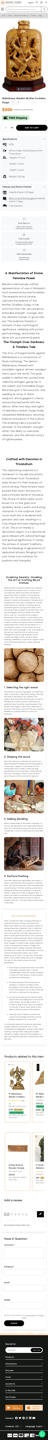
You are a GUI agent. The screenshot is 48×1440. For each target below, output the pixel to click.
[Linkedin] (30, 1418)
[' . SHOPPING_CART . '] (41, 2)
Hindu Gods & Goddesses (21, 15)
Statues (10, 15)
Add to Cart (32, 127)
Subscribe (36, 1350)
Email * (7, 1282)
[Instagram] (27, 1418)
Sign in (31, 3)
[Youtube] (33, 1418)
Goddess (33, 15)
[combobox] (23, 9)
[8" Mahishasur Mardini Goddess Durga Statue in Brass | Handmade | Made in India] (18, 1090)
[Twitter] (20, 1418)
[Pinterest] (23, 1418)
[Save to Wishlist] (12, 102)
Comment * (9, 1245)
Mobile (7, 1300)
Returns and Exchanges (21, 198)
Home (3, 15)
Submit (14, 1323)
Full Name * (9, 1267)
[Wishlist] (36, 2)
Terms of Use (30, 1315)
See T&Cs (29, 228)
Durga (40, 15)
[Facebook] (16, 1418)
